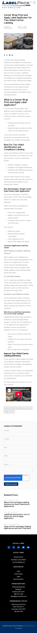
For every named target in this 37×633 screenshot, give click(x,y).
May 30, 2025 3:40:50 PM (11, 524)
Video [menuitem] (18, 576)
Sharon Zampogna (8, 27)
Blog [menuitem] (18, 571)
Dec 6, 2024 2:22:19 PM (11, 512)
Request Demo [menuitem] (18, 557)
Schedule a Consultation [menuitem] (18, 559)
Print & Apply (9, 411)
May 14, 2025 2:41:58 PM (11, 500)
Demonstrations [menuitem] (19, 579)
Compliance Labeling (24, 408)
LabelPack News (10, 408)
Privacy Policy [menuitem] (18, 628)
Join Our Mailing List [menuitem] (18, 562)
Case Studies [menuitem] (18, 574)
